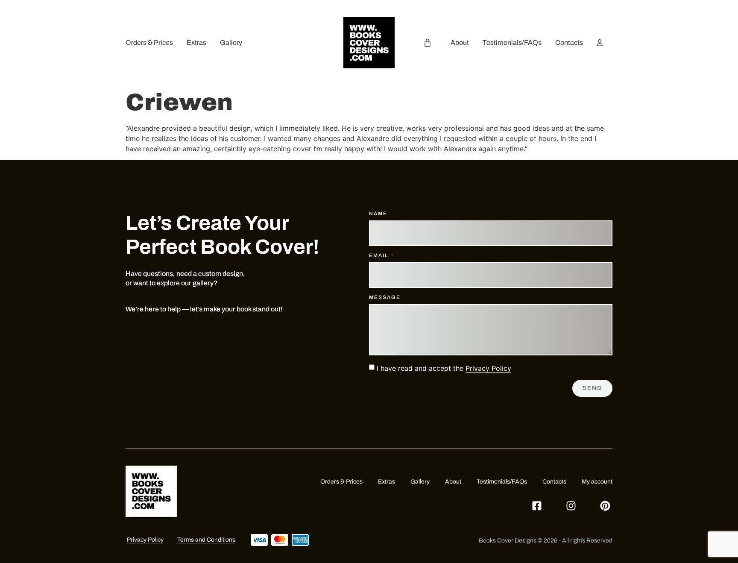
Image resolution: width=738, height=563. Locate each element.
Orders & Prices (149, 42)
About (460, 42)
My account (597, 481)
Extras (196, 42)
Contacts (569, 42)
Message (385, 297)
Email (379, 255)
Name (378, 214)
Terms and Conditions (206, 540)
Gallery (231, 42)
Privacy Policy (488, 368)
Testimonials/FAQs (512, 42)
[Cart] (427, 42)
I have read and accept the (444, 368)
